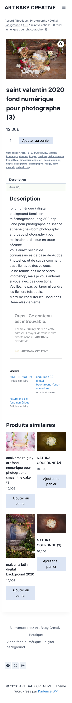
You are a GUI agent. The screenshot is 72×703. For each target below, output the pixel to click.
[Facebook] (8, 665)
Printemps (12, 156)
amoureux (25, 160)
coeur (47, 160)
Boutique (36, 635)
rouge (48, 163)
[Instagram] (23, 665)
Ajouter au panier (36, 140)
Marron (53, 152)
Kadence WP (48, 691)
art (40, 160)
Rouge (32, 156)
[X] (15, 665)
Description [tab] (17, 179)
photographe (36, 163)
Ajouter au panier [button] (20, 501)
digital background (16, 163)
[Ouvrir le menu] (63, 8)
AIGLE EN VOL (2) (21, 376)
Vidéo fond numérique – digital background (30, 644)
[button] (60, 44)
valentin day (23, 167)
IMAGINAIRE (40, 152)
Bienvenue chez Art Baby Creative (36, 628)
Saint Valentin (56, 156)
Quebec (23, 156)
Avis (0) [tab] (15, 187)
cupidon (55, 160)
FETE (29, 152)
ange (35, 160)
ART (23, 152)
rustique (42, 156)
